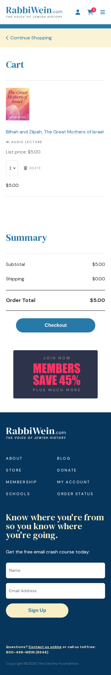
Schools (18, 493)
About (14, 458)
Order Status (75, 493)
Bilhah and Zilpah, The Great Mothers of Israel (55, 132)
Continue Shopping (31, 38)
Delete (35, 168)
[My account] (77, 12)
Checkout (56, 325)
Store (14, 470)
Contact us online (45, 647)
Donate (67, 470)
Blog (63, 458)
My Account (73, 482)
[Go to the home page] (34, 12)
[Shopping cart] (90, 12)
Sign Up (37, 610)
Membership (21, 482)
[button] (102, 12)
